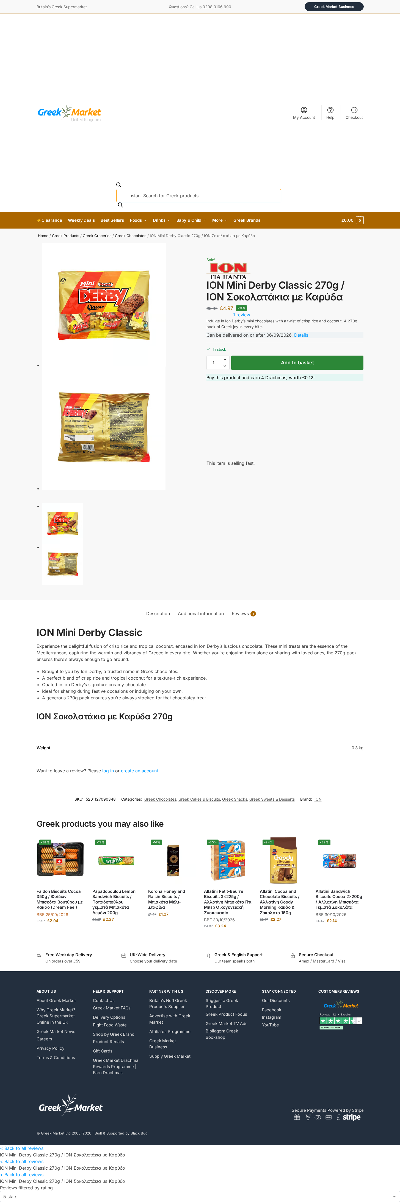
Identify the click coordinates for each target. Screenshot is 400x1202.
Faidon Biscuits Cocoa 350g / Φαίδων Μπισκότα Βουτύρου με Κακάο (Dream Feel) (60, 899)
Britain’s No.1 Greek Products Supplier (168, 1003)
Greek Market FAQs (112, 1007)
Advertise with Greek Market (169, 1019)
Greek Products (65, 235)
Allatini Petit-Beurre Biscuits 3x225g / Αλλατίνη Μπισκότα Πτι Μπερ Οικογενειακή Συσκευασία (227, 902)
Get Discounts (276, 1000)
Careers (44, 1038)
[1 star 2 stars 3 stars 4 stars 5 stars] (200, 1196)
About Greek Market (56, 1000)
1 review (241, 314)
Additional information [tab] (201, 613)
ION (318, 799)
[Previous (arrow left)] (195, 254)
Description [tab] (158, 613)
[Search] (120, 205)
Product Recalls (108, 1041)
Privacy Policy (50, 1048)
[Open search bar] (118, 185)
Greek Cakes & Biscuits (199, 799)
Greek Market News (56, 1031)
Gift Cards (102, 1051)
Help (330, 117)
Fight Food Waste (110, 1025)
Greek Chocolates (130, 235)
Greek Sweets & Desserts (272, 799)
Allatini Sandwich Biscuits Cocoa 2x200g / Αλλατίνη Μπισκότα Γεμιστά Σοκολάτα (339, 899)
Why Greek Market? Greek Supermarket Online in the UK (56, 1016)
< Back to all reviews (21, 1148)
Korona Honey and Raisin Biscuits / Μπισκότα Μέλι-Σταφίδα (166, 899)
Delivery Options (109, 1017)
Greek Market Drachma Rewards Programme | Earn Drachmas (115, 1066)
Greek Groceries (97, 235)
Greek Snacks (234, 799)
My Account (304, 117)
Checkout (354, 117)
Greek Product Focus (226, 1014)
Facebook (271, 1009)
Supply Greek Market (170, 1056)
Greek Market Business (334, 6)
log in (108, 770)
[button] (352, 220)
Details (301, 335)
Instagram (271, 1017)
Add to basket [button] (60, 932)
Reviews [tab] (243, 613)
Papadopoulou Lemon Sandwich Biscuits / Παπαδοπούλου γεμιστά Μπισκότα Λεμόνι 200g (114, 902)
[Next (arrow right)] (200, 254)
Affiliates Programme (170, 1031)
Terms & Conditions (56, 1057)
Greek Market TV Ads (226, 1023)
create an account (139, 770)
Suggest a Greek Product (222, 1003)
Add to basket (297, 362)
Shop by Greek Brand (113, 1034)
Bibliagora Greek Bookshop (222, 1034)
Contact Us (104, 1000)
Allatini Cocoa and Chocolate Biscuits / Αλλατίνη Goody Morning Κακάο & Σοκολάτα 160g (280, 902)
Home (43, 235)
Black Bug (139, 1133)
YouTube (270, 1025)
